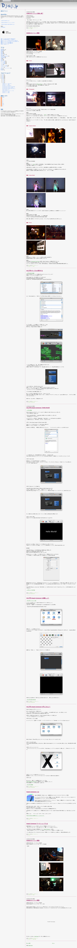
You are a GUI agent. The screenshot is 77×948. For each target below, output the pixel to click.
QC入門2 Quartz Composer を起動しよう (37, 598)
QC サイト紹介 (3, 54)
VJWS (2, 59)
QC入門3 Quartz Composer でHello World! (38, 407)
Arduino (2, 50)
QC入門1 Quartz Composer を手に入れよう (38, 706)
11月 (3, 80)
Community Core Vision (35, 261)
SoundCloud (3, 57)
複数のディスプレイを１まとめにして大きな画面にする (10, 41)
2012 (3, 75)
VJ (1, 58)
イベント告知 (30, 28)
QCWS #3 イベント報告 (32, 33)
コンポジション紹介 (4, 65)
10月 (3, 81)
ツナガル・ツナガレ (4, 66)
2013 (3, 74)
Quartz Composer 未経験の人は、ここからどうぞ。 (35, 815)
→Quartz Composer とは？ (5, 20)
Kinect (2, 52)
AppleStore (2, 49)
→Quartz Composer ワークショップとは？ (8, 22)
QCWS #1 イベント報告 (32, 900)
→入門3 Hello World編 (30, 273)
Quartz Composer (47, 829)
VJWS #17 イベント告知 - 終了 (34, 13)
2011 (3, 76)
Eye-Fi (45, 114)
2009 (3, 78)
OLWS (2, 53)
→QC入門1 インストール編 (31, 600)
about (29, 819)
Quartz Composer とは (32, 791)
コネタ (2, 64)
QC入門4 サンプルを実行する (34, 270)
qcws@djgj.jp (3, 27)
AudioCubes (36, 936)
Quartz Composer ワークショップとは (37, 823)
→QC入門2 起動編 (29, 784)
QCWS (29, 266)
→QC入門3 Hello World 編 (31, 699)
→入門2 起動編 (29, 410)
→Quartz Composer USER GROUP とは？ (8, 24)
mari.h (3, 104)
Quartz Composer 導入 (32, 402)
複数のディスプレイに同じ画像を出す (7, 43)
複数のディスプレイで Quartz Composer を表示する (9, 40)
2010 (3, 77)
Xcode (2, 60)
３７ (2, 99)
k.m (2, 102)
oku (2, 105)
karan (3, 103)
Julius (34, 164)
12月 (3, 79)
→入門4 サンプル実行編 (30, 590)
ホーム (53, 943)
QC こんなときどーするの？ (8, 39)
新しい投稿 (28, 943)
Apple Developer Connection (31, 781)
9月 (3, 82)
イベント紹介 (3, 62)
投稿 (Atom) (30, 945)
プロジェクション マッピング (5, 68)
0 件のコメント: (36, 27)
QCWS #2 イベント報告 (32, 840)
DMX (1, 51)
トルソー (2, 67)
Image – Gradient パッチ (5, 44)
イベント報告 (32, 266)
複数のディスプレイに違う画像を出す (7, 42)
